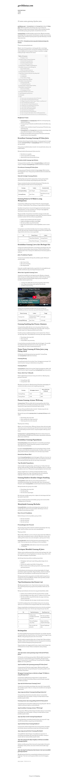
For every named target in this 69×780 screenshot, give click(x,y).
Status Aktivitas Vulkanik (25, 77)
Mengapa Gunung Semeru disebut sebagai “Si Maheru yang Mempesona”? (34, 101)
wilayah (40, 170)
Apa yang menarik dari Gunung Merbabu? (29, 111)
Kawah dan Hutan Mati (25, 82)
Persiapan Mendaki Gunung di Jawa (26, 91)
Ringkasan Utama (24, 57)
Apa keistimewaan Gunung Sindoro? (28, 109)
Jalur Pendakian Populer (25, 68)
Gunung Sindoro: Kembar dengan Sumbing (27, 85)
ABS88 (19, 12)
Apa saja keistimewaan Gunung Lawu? (28, 102)
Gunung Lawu (33, 120)
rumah (45, 209)
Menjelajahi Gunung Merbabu (25, 87)
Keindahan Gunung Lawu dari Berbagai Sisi (27, 67)
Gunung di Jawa (21, 33)
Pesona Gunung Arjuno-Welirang (25, 79)
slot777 (19, 13)
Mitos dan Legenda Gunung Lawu (27, 70)
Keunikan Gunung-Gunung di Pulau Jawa (27, 59)
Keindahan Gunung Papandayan (25, 81)
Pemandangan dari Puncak (25, 90)
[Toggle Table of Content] (45, 56)
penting (47, 384)
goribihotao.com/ (22, 26)
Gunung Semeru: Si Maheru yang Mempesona (28, 65)
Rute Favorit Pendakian (25, 88)
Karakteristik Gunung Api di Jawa (27, 61)
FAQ (20, 96)
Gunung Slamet (24, 76)
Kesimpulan (22, 95)
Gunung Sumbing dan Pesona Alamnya (26, 71)
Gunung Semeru (24, 120)
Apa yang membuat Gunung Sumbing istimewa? (30, 104)
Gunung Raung (23, 74)
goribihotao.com (25, 5)
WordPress (37, 776)
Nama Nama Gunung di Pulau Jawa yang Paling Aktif (29, 73)
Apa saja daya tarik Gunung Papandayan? (29, 108)
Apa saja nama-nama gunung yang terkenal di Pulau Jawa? (31, 98)
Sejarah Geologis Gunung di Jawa (27, 64)
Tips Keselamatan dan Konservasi (26, 93)
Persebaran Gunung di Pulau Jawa (27, 62)
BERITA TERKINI (20, 761)
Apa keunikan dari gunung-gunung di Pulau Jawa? (30, 99)
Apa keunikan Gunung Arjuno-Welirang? (29, 107)
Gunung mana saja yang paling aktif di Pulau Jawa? (30, 105)
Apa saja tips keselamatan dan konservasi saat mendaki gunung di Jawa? (34, 114)
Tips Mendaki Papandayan (25, 84)
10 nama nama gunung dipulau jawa (30, 21)
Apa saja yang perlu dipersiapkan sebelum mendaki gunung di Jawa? (33, 112)
